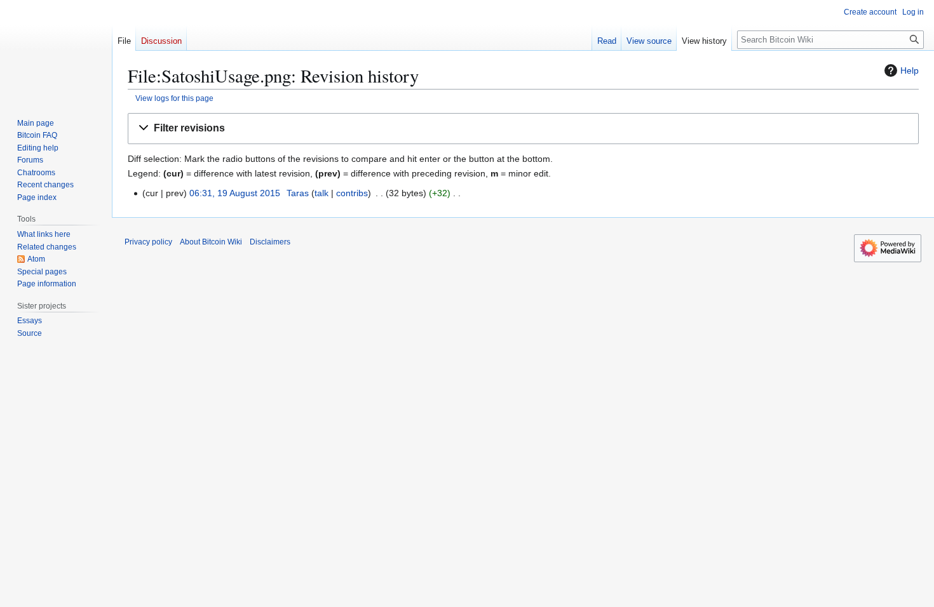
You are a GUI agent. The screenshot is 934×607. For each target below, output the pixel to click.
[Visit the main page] (56, 51)
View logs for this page (174, 98)
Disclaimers (270, 241)
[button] (523, 128)
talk (321, 193)
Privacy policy (148, 241)
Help (909, 70)
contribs (352, 193)
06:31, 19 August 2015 (234, 193)
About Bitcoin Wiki (211, 241)
